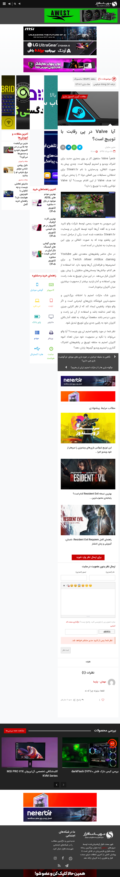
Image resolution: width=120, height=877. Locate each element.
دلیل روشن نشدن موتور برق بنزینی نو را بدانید (21, 170)
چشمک (90, 585)
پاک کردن (68, 585)
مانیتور (51, 322)
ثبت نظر (65, 650)
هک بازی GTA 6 (82, 84)
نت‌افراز (104, 848)
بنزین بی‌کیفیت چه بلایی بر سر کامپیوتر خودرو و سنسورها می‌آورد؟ (20, 150)
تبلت (50, 306)
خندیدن (71, 585)
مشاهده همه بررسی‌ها (15, 730)
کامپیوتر (50, 290)
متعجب (79, 585)
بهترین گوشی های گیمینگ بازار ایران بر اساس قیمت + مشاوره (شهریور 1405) (48, 254)
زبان (83, 585)
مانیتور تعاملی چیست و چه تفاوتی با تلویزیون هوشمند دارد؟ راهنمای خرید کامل (21, 194)
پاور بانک (36, 322)
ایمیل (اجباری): (80, 572)
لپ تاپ (36, 306)
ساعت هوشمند (51, 356)
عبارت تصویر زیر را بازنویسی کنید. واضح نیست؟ (90, 623)
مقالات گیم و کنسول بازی (74, 97)
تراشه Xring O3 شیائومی (104, 84)
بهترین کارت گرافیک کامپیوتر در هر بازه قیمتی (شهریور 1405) (49, 227)
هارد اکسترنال (36, 354)
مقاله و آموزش (23, 161)
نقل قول (64, 585)
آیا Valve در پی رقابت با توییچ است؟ (88, 135)
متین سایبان (110, 147)
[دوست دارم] (103, 700)
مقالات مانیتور (23, 180)
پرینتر (50, 338)
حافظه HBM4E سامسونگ (85, 79)
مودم (36, 338)
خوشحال (75, 585)
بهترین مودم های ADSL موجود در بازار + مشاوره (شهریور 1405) (49, 202)
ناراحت (86, 585)
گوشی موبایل (36, 290)
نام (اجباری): (109, 572)
